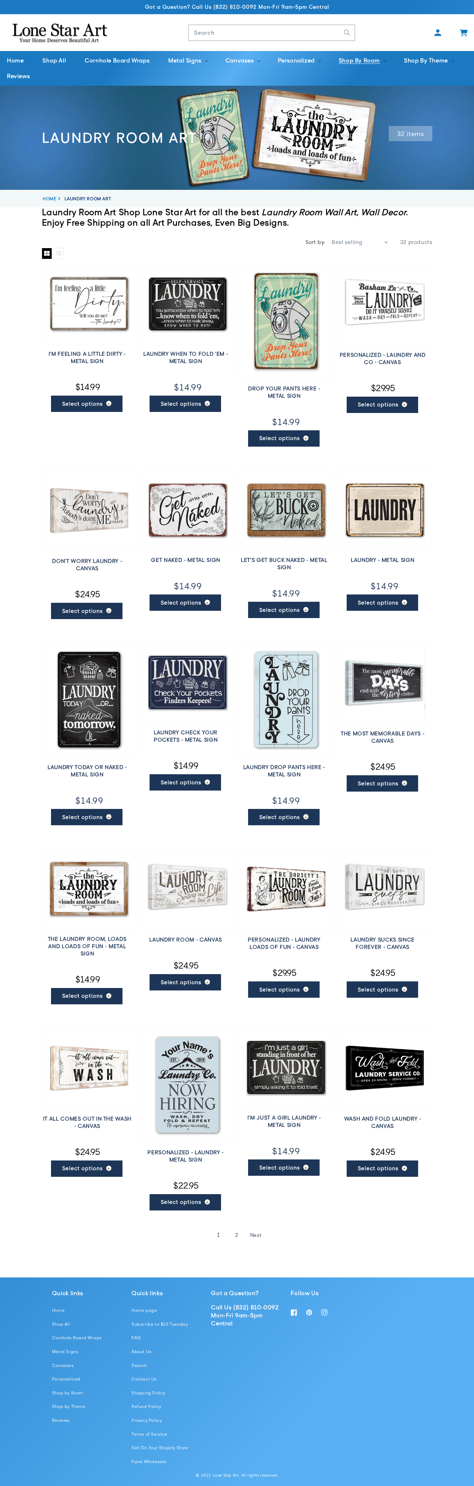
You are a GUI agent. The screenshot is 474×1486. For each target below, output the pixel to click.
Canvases (63, 1365)
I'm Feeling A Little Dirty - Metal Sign (87, 357)
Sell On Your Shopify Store (160, 1447)
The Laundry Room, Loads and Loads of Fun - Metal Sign (87, 946)
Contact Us (144, 1379)
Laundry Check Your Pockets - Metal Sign (186, 736)
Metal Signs (65, 1351)
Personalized (66, 1379)
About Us (142, 1351)
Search (139, 1365)
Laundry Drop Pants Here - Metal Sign (284, 770)
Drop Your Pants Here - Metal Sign (284, 392)
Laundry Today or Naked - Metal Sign (87, 770)
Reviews (61, 1420)
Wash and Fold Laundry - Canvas (382, 1122)
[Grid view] (47, 253)
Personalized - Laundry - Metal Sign (185, 1156)
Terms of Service (149, 1434)
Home (58, 1310)
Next (255, 1235)
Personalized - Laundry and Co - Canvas (383, 358)
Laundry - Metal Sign (382, 560)
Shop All (61, 1324)
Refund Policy (146, 1406)
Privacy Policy (147, 1420)
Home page (144, 1310)
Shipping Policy (149, 1392)
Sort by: (315, 242)
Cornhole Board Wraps (77, 1337)
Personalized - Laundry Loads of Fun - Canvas (284, 943)
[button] (187, 60)
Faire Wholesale (149, 1461)
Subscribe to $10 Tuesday (160, 1324)
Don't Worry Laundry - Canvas (87, 564)
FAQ (136, 1337)
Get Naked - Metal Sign (185, 560)
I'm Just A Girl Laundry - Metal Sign (284, 1121)
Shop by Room (67, 1392)
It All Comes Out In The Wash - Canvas (87, 1122)
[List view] (58, 253)
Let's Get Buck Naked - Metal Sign (284, 563)
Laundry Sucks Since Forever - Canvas (382, 943)
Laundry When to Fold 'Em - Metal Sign (185, 357)
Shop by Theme (69, 1406)
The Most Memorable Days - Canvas (383, 737)
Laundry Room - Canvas (185, 939)
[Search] (347, 32)
